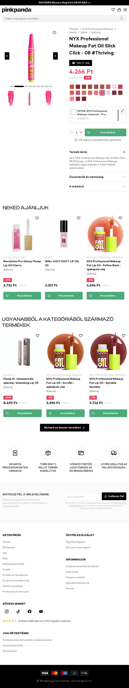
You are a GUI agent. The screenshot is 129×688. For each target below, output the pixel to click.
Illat (5, 558)
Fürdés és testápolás (15, 575)
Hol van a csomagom (78, 547)
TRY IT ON (83, 62)
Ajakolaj (96, 32)
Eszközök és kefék (13, 564)
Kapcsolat (72, 572)
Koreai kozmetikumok (16, 581)
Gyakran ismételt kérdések (82, 566)
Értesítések (10, 651)
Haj (5, 553)
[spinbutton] (76, 132)
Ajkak (84, 32)
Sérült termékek (13, 586)
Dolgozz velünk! (75, 577)
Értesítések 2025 (13, 645)
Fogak (6, 569)
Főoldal (75, 29)
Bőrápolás (9, 547)
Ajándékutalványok (77, 583)
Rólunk (70, 588)
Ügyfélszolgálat (75, 542)
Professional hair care (16, 592)
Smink (73, 32)
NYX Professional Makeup (97, 29)
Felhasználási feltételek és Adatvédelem (27, 640)
